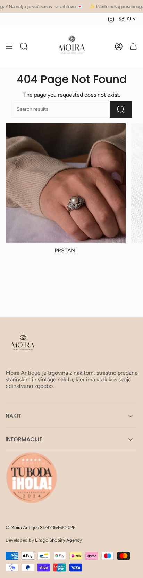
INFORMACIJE (24, 439)
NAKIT (14, 416)
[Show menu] (9, 46)
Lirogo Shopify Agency (58, 540)
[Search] (121, 109)
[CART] (133, 46)
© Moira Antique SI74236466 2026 (40, 527)
